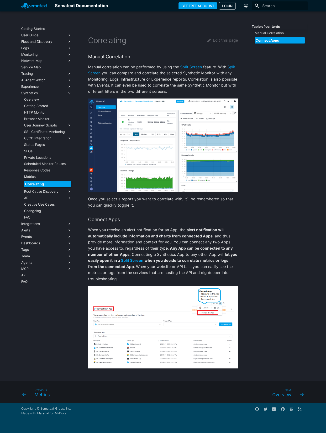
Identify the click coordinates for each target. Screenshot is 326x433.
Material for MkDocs (52, 413)
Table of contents (266, 26)
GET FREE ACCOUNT (197, 6)
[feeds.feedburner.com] (302, 411)
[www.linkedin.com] (276, 411)
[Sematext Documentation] (34, 6)
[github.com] (259, 411)
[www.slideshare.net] (293, 411)
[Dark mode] (246, 6)
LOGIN (227, 6)
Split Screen (191, 67)
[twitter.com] (267, 411)
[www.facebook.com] (285, 411)
